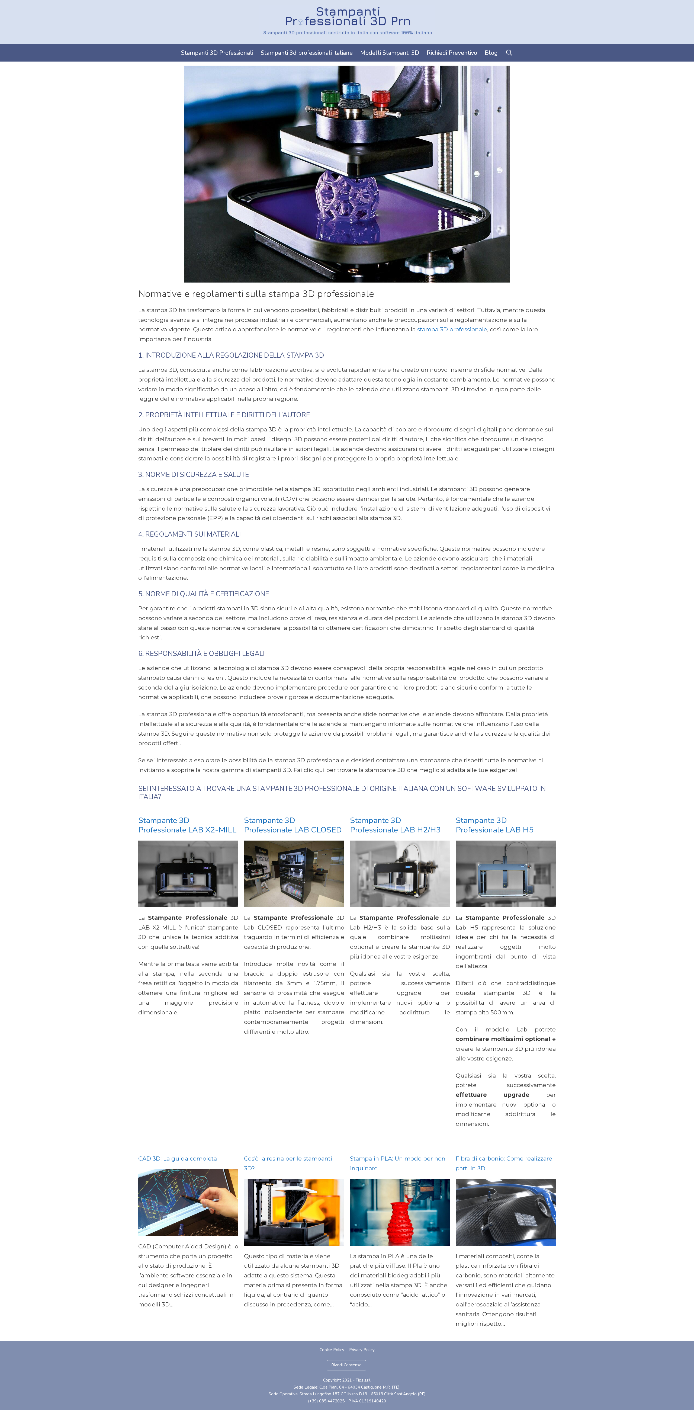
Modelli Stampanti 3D (389, 53)
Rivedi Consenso (346, 1365)
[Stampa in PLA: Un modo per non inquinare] (400, 1240)
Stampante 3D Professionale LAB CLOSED (293, 825)
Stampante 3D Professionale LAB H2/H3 (395, 825)
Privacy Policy (362, 1350)
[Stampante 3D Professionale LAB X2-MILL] (188, 902)
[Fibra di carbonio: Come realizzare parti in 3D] (506, 1240)
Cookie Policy (332, 1350)
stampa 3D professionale (452, 329)
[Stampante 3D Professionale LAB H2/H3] (400, 902)
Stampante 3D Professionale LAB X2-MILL (187, 825)
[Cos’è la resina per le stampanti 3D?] (294, 1240)
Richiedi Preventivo (452, 53)
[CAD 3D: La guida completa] (188, 1231)
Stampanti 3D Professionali (217, 53)
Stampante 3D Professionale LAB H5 (495, 825)
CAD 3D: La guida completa (177, 1158)
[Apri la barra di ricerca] (509, 53)
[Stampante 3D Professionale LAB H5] (506, 902)
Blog (491, 53)
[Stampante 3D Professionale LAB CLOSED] (294, 902)
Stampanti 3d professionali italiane (307, 53)
